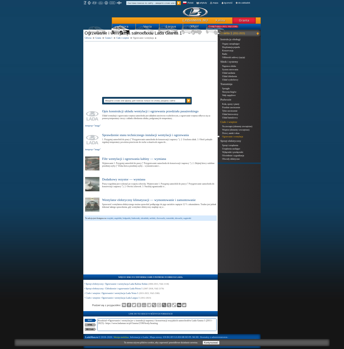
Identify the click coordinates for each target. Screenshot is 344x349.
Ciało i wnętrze (228, 122)
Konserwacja (227, 50)
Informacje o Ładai (139, 337)
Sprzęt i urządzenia (230, 145)
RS (179, 337)
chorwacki (160, 218)
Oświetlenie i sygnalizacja (233, 155)
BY (172, 337)
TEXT (90, 320)
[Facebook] (129, 305)
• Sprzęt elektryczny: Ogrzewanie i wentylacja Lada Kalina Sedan (126, 283)
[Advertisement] (150, 67)
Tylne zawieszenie (229, 111)
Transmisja (226, 84)
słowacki (178, 218)
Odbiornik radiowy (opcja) (233, 57)
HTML (90, 325)
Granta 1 (232, 33)
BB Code (90, 329)
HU (197, 337)
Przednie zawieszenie (231, 107)
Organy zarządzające (231, 44)
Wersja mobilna (121, 337)
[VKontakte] (124, 305)
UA (176, 337)
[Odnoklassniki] (139, 305)
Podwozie (225, 99)
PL (190, 337)
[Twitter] (134, 305)
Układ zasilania (228, 73)
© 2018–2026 (98, 337)
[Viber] (154, 305)
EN (164, 337)
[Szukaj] (179, 3)
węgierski (187, 218)
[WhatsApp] (159, 305)
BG (168, 337)
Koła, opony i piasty (230, 104)
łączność (228, 3)
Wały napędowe (229, 95)
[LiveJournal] (164, 305)
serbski (152, 218)
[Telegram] (149, 305)
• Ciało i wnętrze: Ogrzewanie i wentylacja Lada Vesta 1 (122, 293)
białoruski (136, 218)
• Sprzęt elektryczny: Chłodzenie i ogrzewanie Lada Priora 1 (124, 288)
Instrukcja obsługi (230, 39)
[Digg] (179, 305)
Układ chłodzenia (229, 76)
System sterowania (230, 69)
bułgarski (126, 218)
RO (186, 337)
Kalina (220, 20)
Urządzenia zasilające (231, 149)
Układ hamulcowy (230, 117)
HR (183, 337)
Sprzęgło (226, 88)
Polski (191, 3)
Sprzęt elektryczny (230, 140)
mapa (215, 3)
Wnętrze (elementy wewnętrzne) (235, 130)
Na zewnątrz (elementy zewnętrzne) (237, 126)
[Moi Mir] (144, 305)
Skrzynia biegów (229, 92)
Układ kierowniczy (230, 114)
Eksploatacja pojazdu (231, 47)
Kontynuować (211, 342)
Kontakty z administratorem (213, 337)
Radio (224, 54)
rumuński (170, 218)
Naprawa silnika (229, 66)
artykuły (203, 3)
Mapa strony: (156, 337)
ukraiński (145, 218)
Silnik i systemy (229, 61)
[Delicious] (174, 305)
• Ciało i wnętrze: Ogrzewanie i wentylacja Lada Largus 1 (117, 297)
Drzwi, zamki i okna (230, 133)
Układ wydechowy (230, 79)
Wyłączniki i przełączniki (232, 152)
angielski (118, 218)
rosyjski (110, 218)
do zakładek (244, 3)
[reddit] (184, 305)
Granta (244, 20)
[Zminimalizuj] (258, 33)
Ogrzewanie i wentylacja (232, 136)
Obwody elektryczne (231, 159)
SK (193, 337)
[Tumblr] (169, 305)
